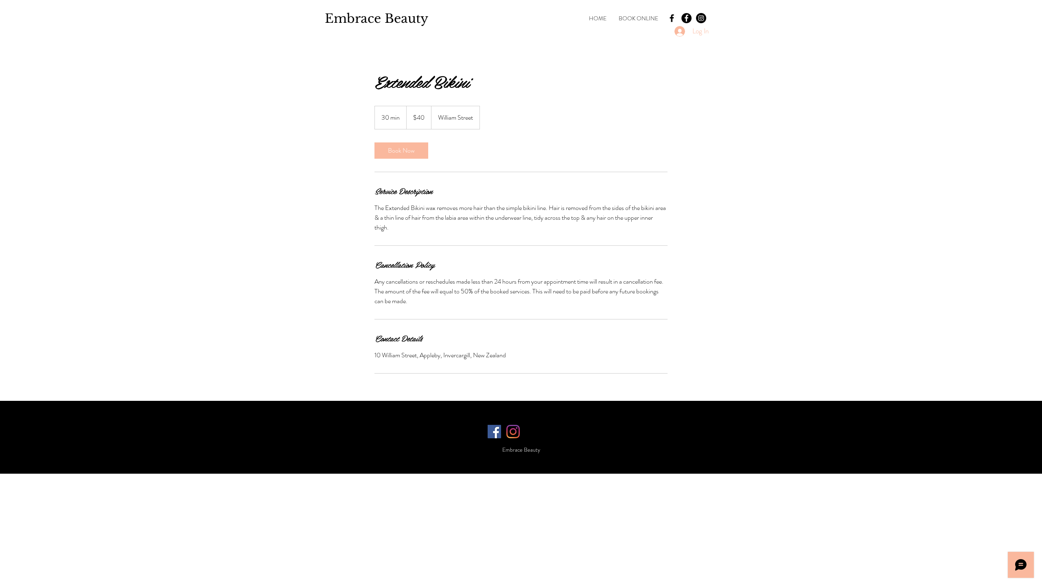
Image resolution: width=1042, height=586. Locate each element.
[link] (401, 150)
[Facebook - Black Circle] (686, 18)
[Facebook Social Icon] (494, 431)
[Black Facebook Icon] (672, 18)
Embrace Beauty (376, 18)
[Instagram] (513, 431)
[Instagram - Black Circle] (701, 18)
